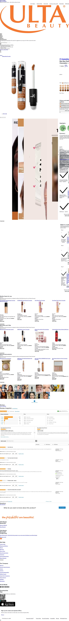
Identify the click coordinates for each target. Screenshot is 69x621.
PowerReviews (15, 408)
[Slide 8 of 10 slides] (43, 169)
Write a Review (17, 411)
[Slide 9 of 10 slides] (48, 169)
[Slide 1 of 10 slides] (2, 169)
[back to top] (0, 620)
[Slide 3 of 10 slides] (14, 169)
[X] (0, 50)
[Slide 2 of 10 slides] (8, 169)
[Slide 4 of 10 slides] (19, 169)
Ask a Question (62, 507)
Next (51, 501)
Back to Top (10, 501)
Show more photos (35, 402)
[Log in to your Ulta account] (0, 44)
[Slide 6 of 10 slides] (31, 169)
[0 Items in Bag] (34, 52)
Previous (47, 501)
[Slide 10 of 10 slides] (54, 169)
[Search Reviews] (36, 441)
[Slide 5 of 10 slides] (25, 169)
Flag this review (21, 453)
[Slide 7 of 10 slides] (37, 169)
